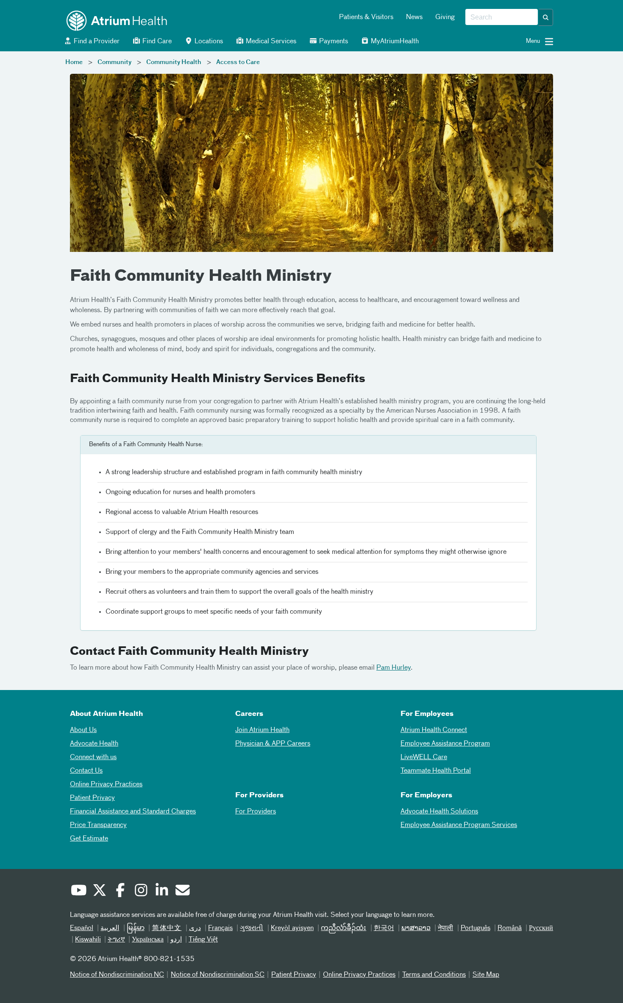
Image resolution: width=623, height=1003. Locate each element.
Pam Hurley (393, 668)
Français (220, 928)
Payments (332, 41)
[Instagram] (140, 891)
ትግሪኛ (116, 939)
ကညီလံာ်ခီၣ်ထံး (343, 928)
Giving (445, 17)
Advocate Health (94, 743)
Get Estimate (89, 838)
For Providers (255, 811)
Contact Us (86, 771)
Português (475, 928)
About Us (83, 730)
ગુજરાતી (251, 928)
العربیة (109, 928)
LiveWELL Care (423, 757)
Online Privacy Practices (106, 784)
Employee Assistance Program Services (458, 825)
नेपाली (445, 928)
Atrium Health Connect (433, 730)
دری (195, 928)
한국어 (384, 928)
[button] (546, 17)
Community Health (173, 62)
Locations (208, 41)
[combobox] (501, 17)
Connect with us (93, 757)
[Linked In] (161, 891)
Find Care (156, 41)
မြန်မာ (136, 928)
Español (81, 928)
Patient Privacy (92, 798)
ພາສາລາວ (416, 928)
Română (510, 928)
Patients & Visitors (366, 17)
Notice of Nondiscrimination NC (117, 975)
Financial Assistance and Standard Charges (133, 811)
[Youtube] (78, 891)
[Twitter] (99, 891)
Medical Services (270, 41)
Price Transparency (98, 825)
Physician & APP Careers (272, 743)
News (414, 17)
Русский (541, 928)
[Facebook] (119, 891)
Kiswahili (88, 939)
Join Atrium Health (262, 730)
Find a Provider (96, 41)
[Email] (182, 891)
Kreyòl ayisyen (292, 928)
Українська (148, 939)
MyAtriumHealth (394, 41)
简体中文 (167, 928)
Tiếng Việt (203, 939)
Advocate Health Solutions (439, 811)
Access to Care (238, 62)
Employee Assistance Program (445, 743)
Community (114, 62)
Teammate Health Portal (435, 771)
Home (74, 62)
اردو (176, 939)
